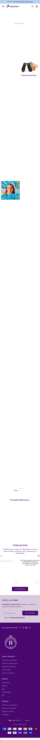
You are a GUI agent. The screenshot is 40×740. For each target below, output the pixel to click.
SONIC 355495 (25, 299)
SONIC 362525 (25, 420)
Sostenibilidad (6, 692)
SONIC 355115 (25, 268)
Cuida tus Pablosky (8, 673)
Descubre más (20, 589)
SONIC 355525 (25, 237)
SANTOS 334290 (6, 238)
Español (27, 720)
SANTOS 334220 (6, 114)
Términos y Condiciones (9, 705)
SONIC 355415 (6, 298)
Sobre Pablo (6, 682)
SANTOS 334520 (25, 176)
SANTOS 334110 (6, 146)
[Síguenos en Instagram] (23, 628)
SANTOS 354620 (25, 146)
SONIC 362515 (25, 359)
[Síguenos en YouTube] (26, 628)
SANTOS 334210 (25, 53)
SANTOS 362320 (25, 390)
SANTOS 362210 (25, 450)
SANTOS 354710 (6, 391)
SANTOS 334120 (6, 84)
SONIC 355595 (25, 207)
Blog (3, 689)
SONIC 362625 (6, 480)
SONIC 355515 (25, 329)
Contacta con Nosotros (9, 660)
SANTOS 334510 (25, 115)
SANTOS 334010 (6, 54)
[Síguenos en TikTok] (29, 628)
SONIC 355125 (6, 360)
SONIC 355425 (6, 267)
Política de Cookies (8, 711)
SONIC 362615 (6, 450)
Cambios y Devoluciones (9, 663)
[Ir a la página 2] (24, 488)
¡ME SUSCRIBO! (30, 613)
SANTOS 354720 (6, 329)
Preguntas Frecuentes (9, 666)
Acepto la (14, 617)
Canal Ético (5, 714)
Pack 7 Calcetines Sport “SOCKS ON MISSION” (13, 536)
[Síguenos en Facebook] (20, 628)
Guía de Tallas (6, 670)
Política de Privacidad (17, 617)
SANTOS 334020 (6, 176)
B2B (3, 695)
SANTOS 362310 (6, 420)
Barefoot (4, 686)
